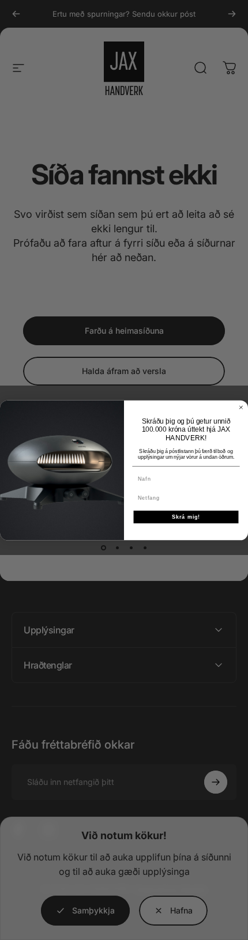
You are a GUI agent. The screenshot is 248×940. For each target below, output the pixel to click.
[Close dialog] (241, 407)
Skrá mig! (186, 516)
